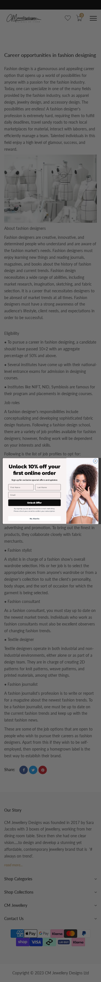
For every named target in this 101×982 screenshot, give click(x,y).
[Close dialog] (95, 461)
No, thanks (35, 518)
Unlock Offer (34, 502)
